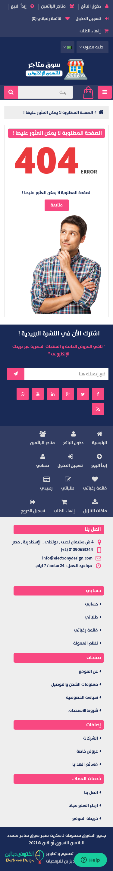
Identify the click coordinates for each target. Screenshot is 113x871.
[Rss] (98, 409)
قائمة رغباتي (95, 488)
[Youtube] (38, 394)
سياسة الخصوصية (82, 697)
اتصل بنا (91, 792)
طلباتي (67, 488)
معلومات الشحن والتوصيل (74, 684)
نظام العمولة (85, 643)
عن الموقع (88, 671)
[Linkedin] (53, 394)
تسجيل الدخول (89, 18)
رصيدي (46, 488)
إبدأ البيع (19, 6)
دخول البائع (91, 6)
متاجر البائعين (54, 6)
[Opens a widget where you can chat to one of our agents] (90, 860)
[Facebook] (98, 394)
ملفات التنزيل (95, 510)
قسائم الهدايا (85, 764)
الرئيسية (99, 442)
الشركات (90, 738)
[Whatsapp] (23, 394)
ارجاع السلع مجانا (83, 805)
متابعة (57, 205)
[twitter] (83, 394)
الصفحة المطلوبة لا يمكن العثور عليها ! (58, 112)
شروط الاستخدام (83, 710)
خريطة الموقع (85, 818)
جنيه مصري (93, 47)
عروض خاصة (87, 751)
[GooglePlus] (68, 394)
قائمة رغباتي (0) (47, 18)
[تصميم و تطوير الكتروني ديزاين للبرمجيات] (25, 856)
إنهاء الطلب (91, 31)
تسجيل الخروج (33, 510)
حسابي (42, 465)
